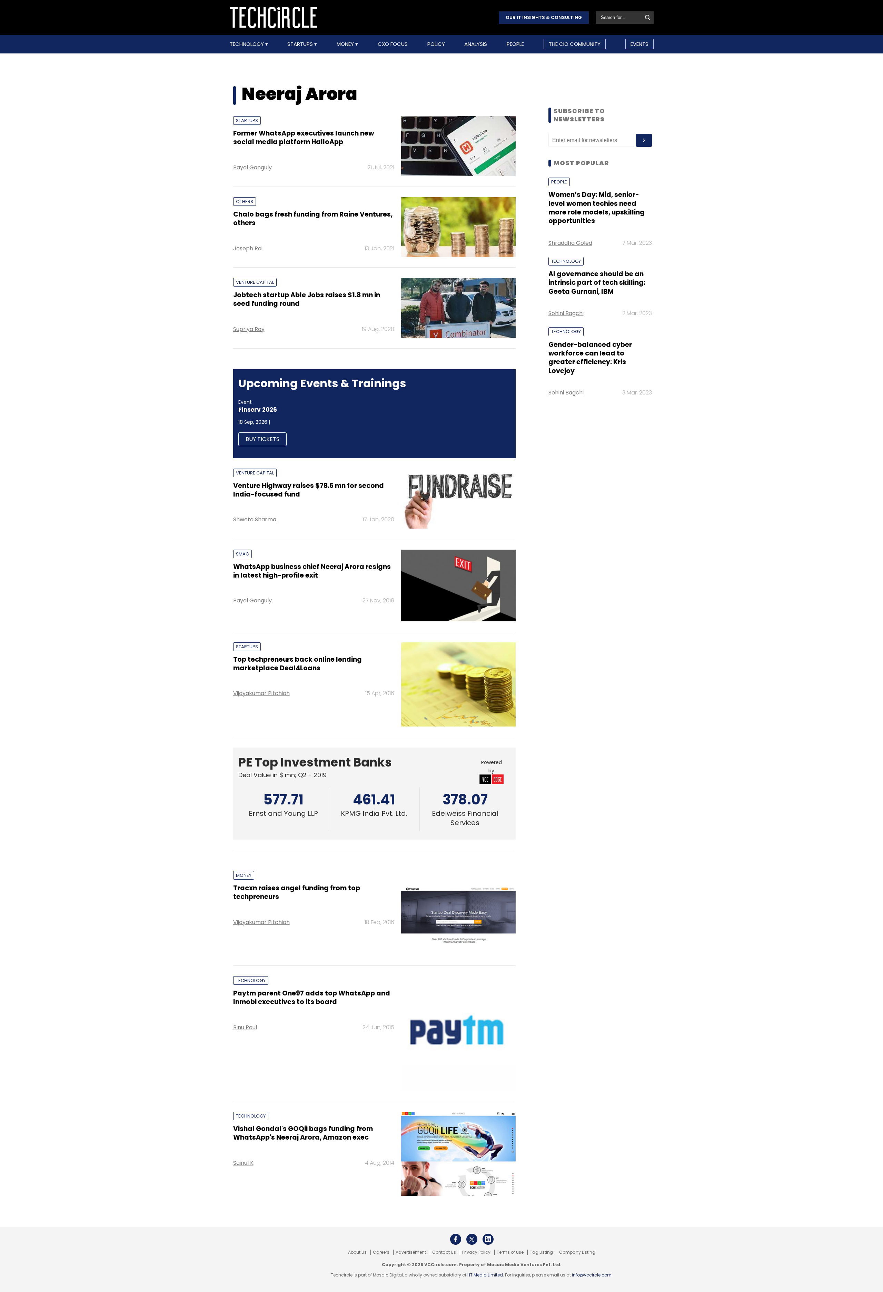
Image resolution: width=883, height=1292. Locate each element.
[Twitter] (471, 1239)
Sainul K (243, 1163)
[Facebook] (455, 1239)
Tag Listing (541, 1252)
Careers (381, 1252)
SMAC (242, 554)
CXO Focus (393, 44)
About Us (357, 1252)
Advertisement (411, 1252)
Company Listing (577, 1252)
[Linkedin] (488, 1239)
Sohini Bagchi (566, 313)
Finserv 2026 (257, 409)
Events (639, 44)
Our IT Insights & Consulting (544, 17)
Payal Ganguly (252, 167)
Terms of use (510, 1252)
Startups (300, 44)
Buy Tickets (262, 439)
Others (244, 201)
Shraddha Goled (570, 243)
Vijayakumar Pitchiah (261, 693)
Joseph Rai (247, 248)
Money (346, 44)
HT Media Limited (485, 1275)
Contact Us (444, 1252)
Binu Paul (245, 1027)
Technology (247, 44)
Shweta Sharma (254, 519)
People (515, 44)
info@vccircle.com (592, 1275)
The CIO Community (575, 44)
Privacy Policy (476, 1252)
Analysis (475, 44)
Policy (436, 44)
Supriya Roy (249, 329)
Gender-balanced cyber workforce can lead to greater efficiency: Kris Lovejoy (590, 357)
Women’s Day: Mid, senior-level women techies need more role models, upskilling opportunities (596, 208)
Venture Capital (255, 282)
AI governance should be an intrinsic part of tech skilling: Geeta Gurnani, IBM (596, 282)
